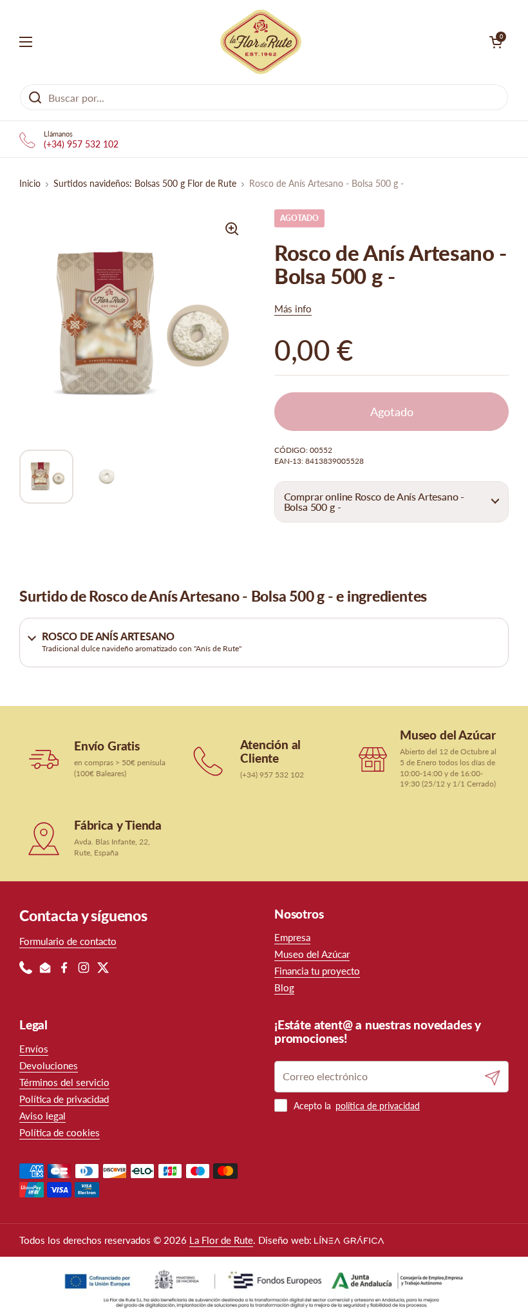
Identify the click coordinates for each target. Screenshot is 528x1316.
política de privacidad (377, 1105)
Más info (293, 308)
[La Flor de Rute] (260, 42)
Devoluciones (48, 1065)
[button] (391, 502)
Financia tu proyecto (317, 971)
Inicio (30, 183)
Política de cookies (59, 1132)
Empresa (292, 937)
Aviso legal (42, 1115)
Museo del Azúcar (312, 954)
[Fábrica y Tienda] (43, 839)
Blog (284, 987)
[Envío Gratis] (43, 759)
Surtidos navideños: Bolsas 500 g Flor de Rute (144, 183)
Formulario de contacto (68, 941)
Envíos (33, 1048)
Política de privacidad (64, 1099)
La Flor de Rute (221, 1240)
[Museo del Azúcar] (372, 758)
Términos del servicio (64, 1082)
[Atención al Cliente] (209, 759)
